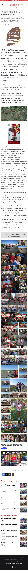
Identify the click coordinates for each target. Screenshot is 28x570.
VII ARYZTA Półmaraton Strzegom (9, 490)
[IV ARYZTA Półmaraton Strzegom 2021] (23, 544)
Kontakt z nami (19, 563)
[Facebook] (3, 474)
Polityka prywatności (10, 563)
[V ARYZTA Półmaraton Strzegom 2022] (23, 503)
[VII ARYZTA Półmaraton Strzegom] (23, 491)
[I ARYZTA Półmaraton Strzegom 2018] (23, 509)
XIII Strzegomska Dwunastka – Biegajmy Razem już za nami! (8, 484)
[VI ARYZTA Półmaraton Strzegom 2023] (23, 497)
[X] (6, 474)
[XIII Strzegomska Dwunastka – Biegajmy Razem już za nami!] (23, 485)
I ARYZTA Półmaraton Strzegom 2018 (10, 508)
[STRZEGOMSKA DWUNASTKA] (14, 5)
